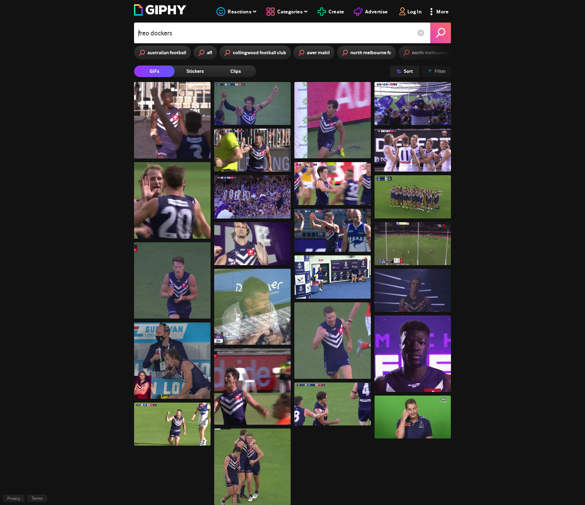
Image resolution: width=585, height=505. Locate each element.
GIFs (154, 71)
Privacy (13, 498)
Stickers (195, 71)
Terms (37, 498)
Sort (408, 71)
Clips (235, 71)
